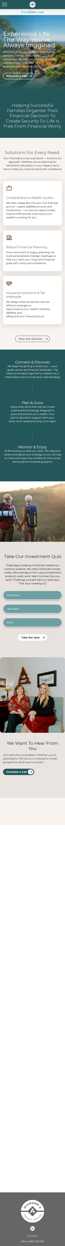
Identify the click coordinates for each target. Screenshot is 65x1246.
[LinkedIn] (32, 1228)
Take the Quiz (30, 637)
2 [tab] (34, 538)
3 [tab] (39, 538)
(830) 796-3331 (36, 1241)
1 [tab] (29, 538)
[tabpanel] (32, 511)
